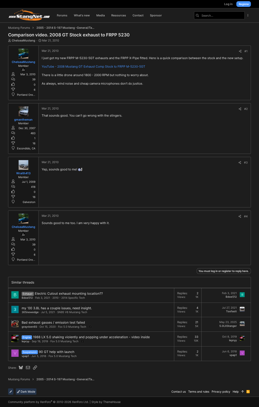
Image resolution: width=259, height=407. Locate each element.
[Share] (240, 51)
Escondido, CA (26, 148)
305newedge (30, 312)
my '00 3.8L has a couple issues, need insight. (57, 308)
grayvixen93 (29, 326)
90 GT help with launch (56, 352)
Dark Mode (27, 391)
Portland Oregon (27, 94)
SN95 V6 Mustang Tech (72, 312)
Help (236, 391)
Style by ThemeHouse (106, 402)
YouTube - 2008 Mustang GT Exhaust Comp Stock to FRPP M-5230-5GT (93, 66)
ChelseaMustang (23, 40)
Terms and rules (198, 391)
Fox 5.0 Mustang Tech (72, 326)
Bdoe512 (27, 297)
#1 (246, 51)
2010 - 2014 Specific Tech (68, 297)
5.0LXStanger (228, 325)
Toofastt (231, 311)
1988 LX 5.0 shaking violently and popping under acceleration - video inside (91, 337)
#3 (246, 162)
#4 (246, 216)
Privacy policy (221, 391)
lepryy (25, 341)
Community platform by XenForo (48, 402)
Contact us (178, 391)
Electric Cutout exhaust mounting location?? (69, 293)
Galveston (29, 202)
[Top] (242, 391)
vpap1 (25, 356)
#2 (246, 109)
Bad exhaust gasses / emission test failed (53, 322)
